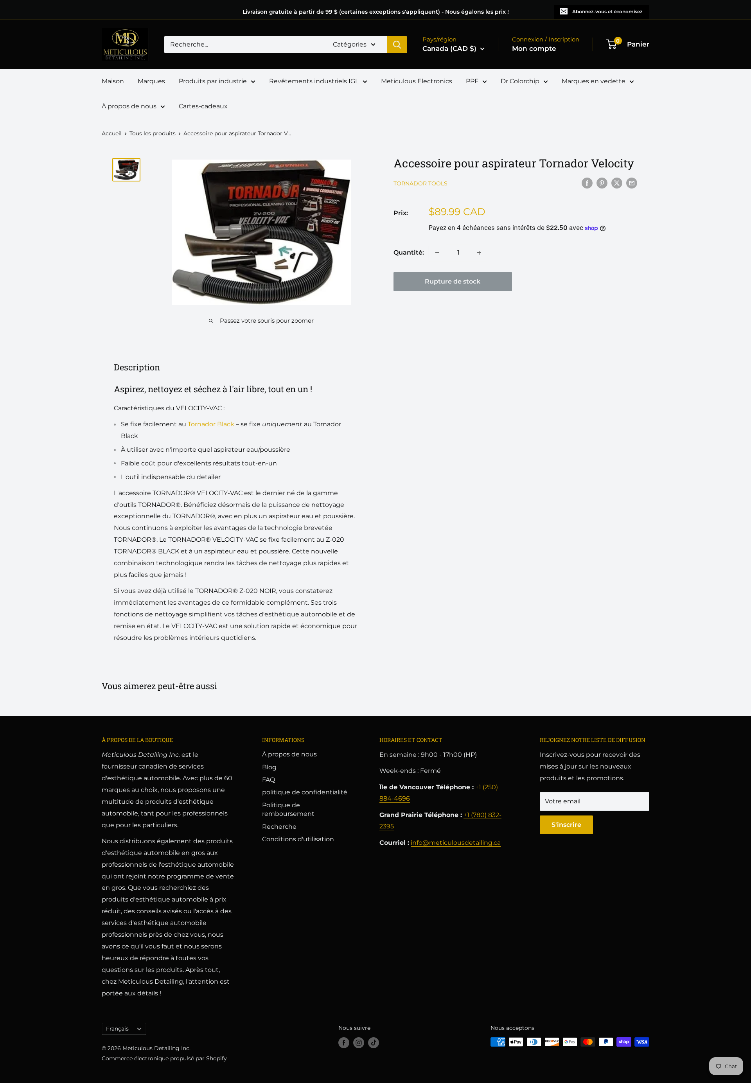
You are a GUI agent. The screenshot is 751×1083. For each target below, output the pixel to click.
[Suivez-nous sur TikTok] (373, 1042)
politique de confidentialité (304, 792)
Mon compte (534, 48)
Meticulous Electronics (416, 81)
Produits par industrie (213, 81)
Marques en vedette (593, 81)
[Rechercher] (397, 44)
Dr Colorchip (520, 81)
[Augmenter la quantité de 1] (479, 252)
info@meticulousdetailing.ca (456, 842)
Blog (269, 767)
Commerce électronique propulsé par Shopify (164, 1058)
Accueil (112, 133)
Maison (113, 81)
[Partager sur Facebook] (587, 183)
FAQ (268, 779)
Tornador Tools (420, 183)
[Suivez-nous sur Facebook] (343, 1042)
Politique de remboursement (288, 809)
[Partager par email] (631, 183)
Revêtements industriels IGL (314, 81)
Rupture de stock (452, 281)
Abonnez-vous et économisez (607, 11)
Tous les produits (152, 133)
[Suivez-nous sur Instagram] (358, 1042)
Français (117, 1029)
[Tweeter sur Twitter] (616, 183)
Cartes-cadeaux (203, 106)
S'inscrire (566, 824)
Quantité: (408, 252)
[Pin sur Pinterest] (601, 183)
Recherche (279, 826)
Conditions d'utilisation (298, 839)
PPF (472, 81)
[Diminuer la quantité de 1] (437, 252)
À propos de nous (129, 106)
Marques (151, 81)
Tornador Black (211, 424)
